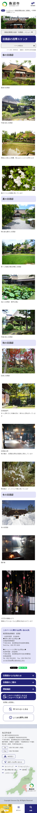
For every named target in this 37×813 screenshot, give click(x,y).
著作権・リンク (27, 769)
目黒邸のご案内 (9, 682)
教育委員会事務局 (9, 633)
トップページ (10, 10)
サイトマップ (9, 766)
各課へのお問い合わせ (15, 762)
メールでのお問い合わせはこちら (14, 660)
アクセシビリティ (23, 766)
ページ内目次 (18, 45)
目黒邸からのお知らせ (12, 676)
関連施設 (6, 689)
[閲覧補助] (33, 4)
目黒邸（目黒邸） (9, 702)
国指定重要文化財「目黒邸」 (23, 10)
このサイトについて (11, 773)
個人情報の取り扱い (11, 769)
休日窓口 (10, 756)
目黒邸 (18, 633)
